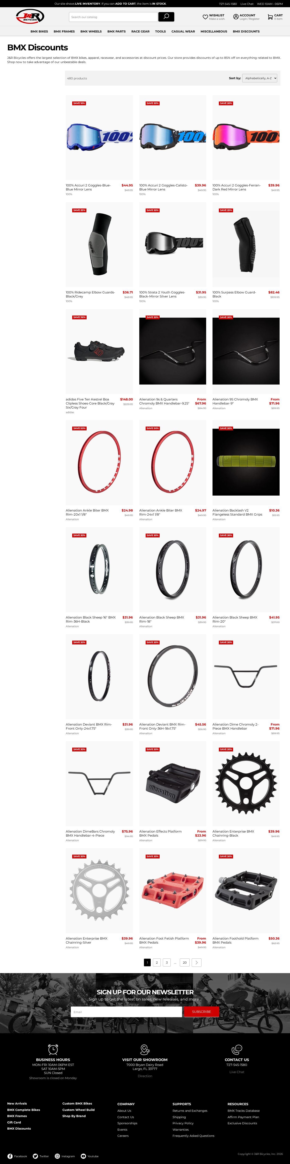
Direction (145, 1076)
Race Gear (140, 31)
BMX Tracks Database (244, 1110)
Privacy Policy (183, 1123)
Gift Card (14, 1122)
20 (185, 962)
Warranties (181, 1129)
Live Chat (247, 4)
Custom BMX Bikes (77, 1103)
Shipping (179, 1117)
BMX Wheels (91, 31)
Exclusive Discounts (242, 1123)
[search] (166, 17)
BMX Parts (116, 31)
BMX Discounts (246, 31)
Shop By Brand (74, 1116)
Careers (123, 1135)
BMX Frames (64, 31)
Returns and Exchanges (190, 1110)
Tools (160, 31)
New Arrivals (17, 1103)
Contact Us (125, 1117)
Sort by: (235, 78)
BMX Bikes (39, 31)
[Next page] (196, 962)
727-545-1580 (228, 4)
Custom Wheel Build (78, 1110)
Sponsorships (127, 1123)
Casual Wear (183, 31)
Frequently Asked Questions (193, 1135)
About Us (124, 1110)
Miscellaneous (214, 31)
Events (122, 1129)
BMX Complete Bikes (23, 1110)
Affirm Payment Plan (243, 1117)
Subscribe (201, 1012)
